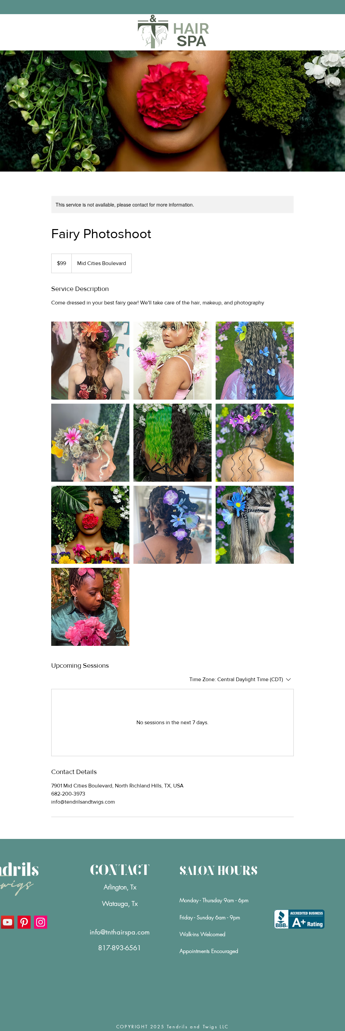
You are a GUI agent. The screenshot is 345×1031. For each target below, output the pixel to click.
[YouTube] (7, 922)
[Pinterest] (24, 922)
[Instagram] (40, 922)
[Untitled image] (90, 361)
